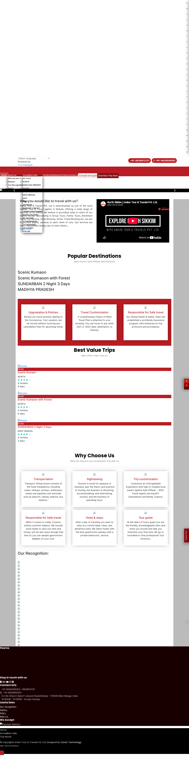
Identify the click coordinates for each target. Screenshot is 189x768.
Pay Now (113, 175)
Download (103, 175)
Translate (28, 165)
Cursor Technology (71, 742)
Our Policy (63, 175)
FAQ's (10, 188)
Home (4, 175)
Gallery (55, 175)
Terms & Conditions (12, 746)
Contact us (73, 175)
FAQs (1, 746)
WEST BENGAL (29, 195)
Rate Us (4, 716)
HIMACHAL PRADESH (32, 185)
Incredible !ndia (8, 733)
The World (47, 175)
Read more (25, 229)
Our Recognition (15, 185)
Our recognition (8, 706)
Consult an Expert (88, 175)
